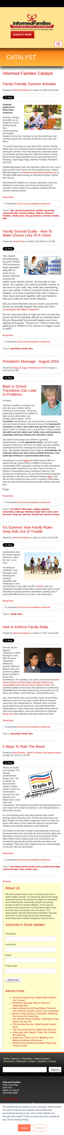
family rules (18, 216)
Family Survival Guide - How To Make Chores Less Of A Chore (27, 233)
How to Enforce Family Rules (25, 627)
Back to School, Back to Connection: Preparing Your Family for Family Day (34, 1015)
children (39, 213)
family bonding (26, 213)
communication (10, 213)
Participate (21, 1061)
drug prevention (33, 216)
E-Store (32, 1061)
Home (6, 1058)
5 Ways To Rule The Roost (24, 746)
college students (41, 509)
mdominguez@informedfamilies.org (39, 172)
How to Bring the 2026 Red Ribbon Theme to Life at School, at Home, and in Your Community (35, 1009)
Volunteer (42, 1061)
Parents (40, 586)
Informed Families (21, 90)
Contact (52, 1061)
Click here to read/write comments (33, 203)
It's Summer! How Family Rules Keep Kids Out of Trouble (27, 529)
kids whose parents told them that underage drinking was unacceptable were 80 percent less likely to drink (31, 682)
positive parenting (45, 210)
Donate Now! (22, 34)
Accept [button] (24, 1127)
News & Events (42, 1058)
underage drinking (24, 512)
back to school (51, 514)
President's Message (21, 509)
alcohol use (37, 514)
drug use (17, 514)
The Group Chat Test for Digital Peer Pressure (34, 1029)
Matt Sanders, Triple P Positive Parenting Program (37, 752)
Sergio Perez (19, 241)
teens (50, 512)
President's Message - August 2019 (31, 361)
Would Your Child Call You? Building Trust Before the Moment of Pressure (32, 1039)
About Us (15, 1058)
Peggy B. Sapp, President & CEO (29, 368)
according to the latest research (20, 309)
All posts (7, 881)
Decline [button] (39, 1127)
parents (27, 514)
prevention (8, 512)
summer (46, 216)
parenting (15, 348)
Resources (9, 1061)
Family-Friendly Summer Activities (29, 84)
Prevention (27, 1058)
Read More (8, 197)
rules (22, 869)
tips (12, 210)
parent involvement (25, 210)
